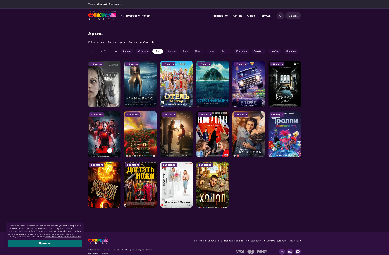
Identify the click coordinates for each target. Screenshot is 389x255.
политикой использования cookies (63, 236)
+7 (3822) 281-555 (100, 253)
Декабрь (291, 51)
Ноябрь (274, 51)
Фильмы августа (116, 42)
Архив (155, 42)
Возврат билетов (138, 15)
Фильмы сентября (138, 42)
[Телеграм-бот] (290, 252)
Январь (127, 51)
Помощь (265, 15)
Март (158, 51)
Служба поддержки (277, 240)
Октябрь (258, 51)
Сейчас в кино (96, 42)
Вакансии (295, 240)
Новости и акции (233, 240)
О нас (251, 15)
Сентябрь (241, 51)
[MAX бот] (298, 252)
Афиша (237, 15)
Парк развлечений (254, 240)
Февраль (143, 51)
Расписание (220, 15)
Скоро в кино (215, 240)
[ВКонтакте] (282, 252)
